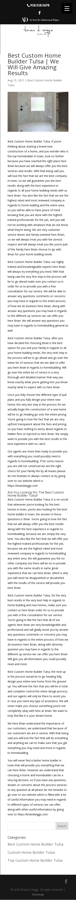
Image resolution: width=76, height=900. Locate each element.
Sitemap (38, 894)
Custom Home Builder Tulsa (31, 852)
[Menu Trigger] (67, 8)
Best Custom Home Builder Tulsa (35, 844)
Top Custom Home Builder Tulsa (35, 860)
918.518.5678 (39, 5)
